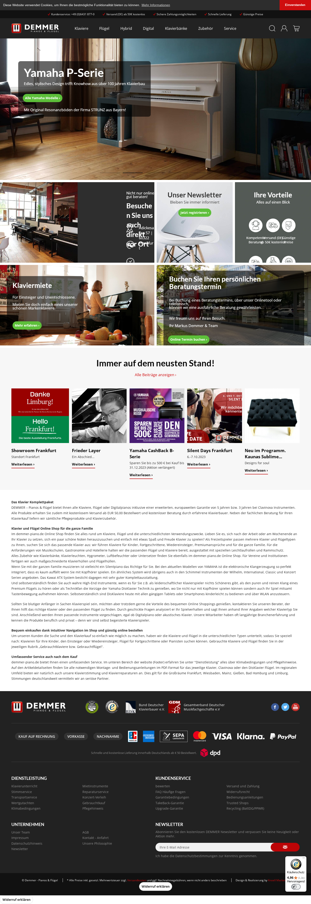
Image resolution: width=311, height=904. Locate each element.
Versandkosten (136, 880)
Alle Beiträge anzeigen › (155, 374)
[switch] (296, 886)
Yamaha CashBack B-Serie (152, 453)
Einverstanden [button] (295, 5)
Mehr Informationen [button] (156, 5)
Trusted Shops (238, 803)
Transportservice (24, 797)
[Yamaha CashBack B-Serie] (157, 415)
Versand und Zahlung (243, 786)
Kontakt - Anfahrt (95, 838)
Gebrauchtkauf (93, 803)
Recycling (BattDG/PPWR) (245, 808)
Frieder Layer (86, 450)
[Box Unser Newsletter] (195, 204)
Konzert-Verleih (94, 797)
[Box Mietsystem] (45, 305)
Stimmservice (21, 792)
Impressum (20, 838)
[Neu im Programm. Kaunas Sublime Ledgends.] (272, 415)
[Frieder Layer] (99, 415)
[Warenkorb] (296, 28)
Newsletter (19, 849)
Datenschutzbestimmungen (196, 856)
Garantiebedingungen (172, 797)
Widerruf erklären (156, 886)
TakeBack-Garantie (170, 803)
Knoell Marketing (278, 880)
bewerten (163, 786)
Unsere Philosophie (97, 843)
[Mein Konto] (284, 28)
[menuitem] (81, 28)
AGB (85, 832)
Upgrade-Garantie (169, 808)
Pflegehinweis (92, 808)
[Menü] (303, 859)
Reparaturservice (95, 792)
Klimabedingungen (26, 808)
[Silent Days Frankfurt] (214, 415)
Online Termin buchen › (188, 339)
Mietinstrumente (95, 786)
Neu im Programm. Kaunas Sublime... (265, 453)
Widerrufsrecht (238, 792)
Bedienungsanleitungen (245, 797)
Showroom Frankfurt (33, 450)
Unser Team (20, 832)
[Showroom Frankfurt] (40, 415)
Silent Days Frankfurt (209, 450)
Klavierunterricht (24, 786)
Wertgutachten (22, 803)
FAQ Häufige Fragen (171, 792)
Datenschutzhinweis (26, 843)
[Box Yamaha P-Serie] (84, 89)
